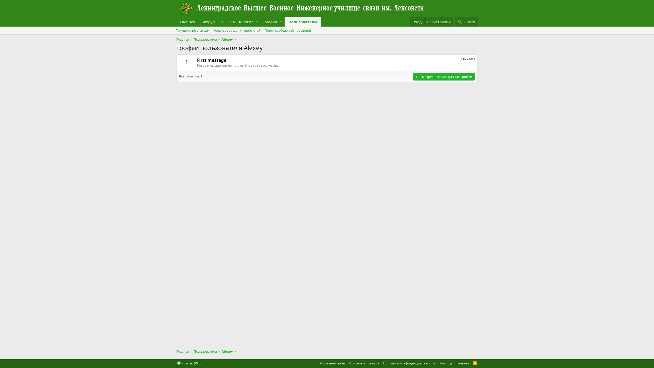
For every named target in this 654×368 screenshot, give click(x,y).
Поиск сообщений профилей (287, 30)
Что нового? (241, 21)
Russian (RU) (191, 363)
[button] (222, 22)
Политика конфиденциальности (409, 363)
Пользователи (302, 21)
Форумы (210, 21)
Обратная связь (332, 363)
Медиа (270, 21)
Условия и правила (364, 363)
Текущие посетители (192, 30)
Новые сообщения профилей (236, 30)
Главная (187, 21)
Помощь (445, 363)
